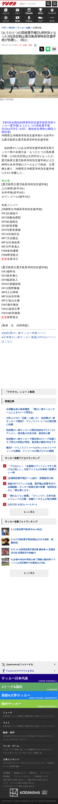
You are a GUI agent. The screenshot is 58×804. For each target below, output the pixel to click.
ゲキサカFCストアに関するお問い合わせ (18, 786)
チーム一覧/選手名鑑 (11, 766)
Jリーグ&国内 (17, 716)
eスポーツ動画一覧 (34, 753)
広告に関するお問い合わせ (13, 780)
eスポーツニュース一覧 (16, 753)
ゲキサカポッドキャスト (18, 739)
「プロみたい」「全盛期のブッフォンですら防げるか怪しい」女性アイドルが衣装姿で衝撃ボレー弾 (32, 469)
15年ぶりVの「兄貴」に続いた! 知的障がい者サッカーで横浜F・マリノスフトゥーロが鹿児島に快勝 (31, 421)
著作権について (20, 773)
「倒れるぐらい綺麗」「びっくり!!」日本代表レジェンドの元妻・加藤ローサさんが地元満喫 (32, 497)
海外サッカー (40, 716)
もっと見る (29, 512)
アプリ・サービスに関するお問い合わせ (18, 783)
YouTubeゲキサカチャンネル (14, 736)
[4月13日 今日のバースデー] (22, 504)
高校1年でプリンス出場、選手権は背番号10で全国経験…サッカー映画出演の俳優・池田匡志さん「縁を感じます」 (32, 486)
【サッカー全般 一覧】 (23, 45)
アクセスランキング (27, 763)
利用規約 (6, 776)
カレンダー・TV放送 (45, 763)
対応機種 (6, 773)
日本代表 (6, 716)
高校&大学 (29, 716)
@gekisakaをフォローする (19, 664)
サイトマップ (45, 773)
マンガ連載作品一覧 (31, 749)
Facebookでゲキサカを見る (20, 671)
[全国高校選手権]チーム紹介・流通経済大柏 (30, 478)
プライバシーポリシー (22, 776)
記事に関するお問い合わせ (37, 780)
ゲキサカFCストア (10, 763)
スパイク (50, 716)
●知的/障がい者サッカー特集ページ (24, 333)
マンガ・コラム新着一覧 (12, 749)
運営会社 (33, 773)
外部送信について (41, 776)
